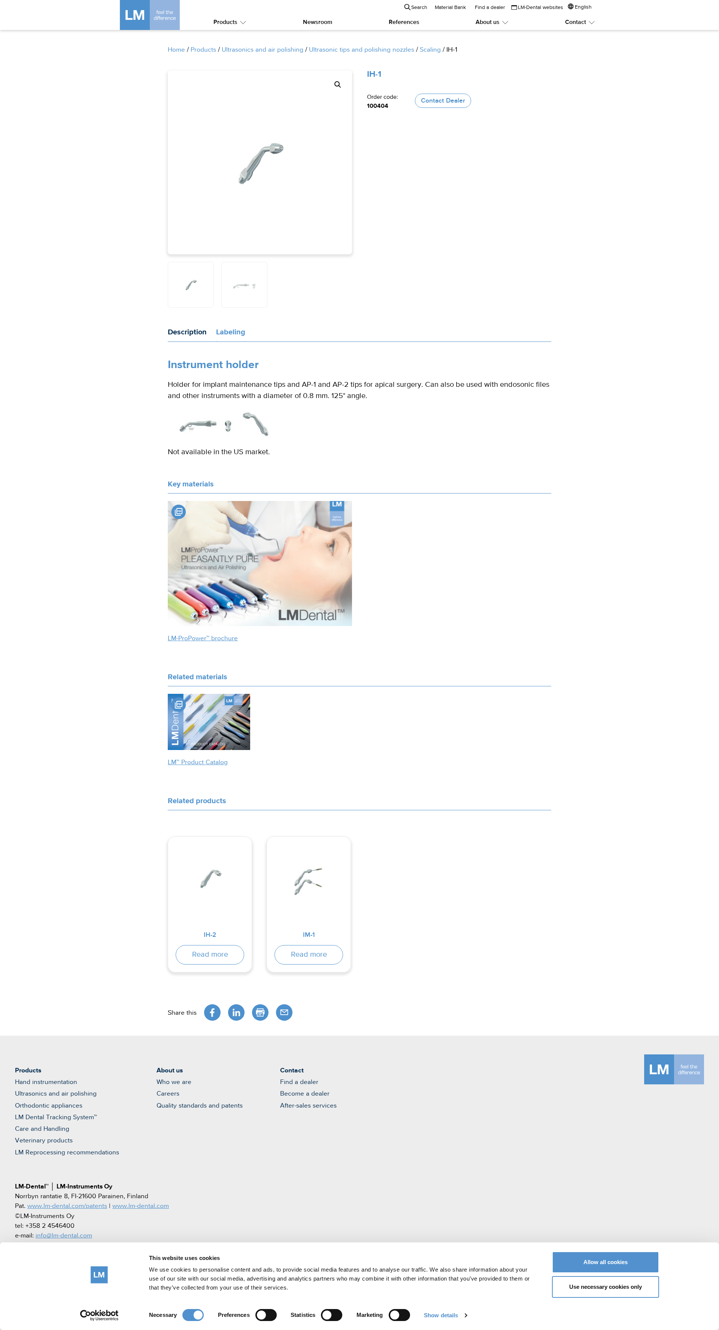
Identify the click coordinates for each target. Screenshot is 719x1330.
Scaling (430, 49)
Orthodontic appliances (48, 1105)
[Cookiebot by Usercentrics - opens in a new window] (99, 1315)
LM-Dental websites (540, 7)
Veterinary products (44, 1140)
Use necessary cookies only (605, 1287)
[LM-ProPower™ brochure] (260, 563)
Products (225, 22)
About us (488, 22)
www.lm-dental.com (140, 1206)
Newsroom (317, 22)
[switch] (266, 1315)
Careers (168, 1093)
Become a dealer (305, 1093)
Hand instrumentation (46, 1082)
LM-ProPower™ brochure (203, 638)
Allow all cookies (605, 1262)
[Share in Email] (284, 1012)
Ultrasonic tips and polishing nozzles (361, 49)
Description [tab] (187, 332)
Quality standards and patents (200, 1105)
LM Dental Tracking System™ (56, 1117)
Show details (441, 1315)
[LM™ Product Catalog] (209, 722)
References (404, 22)
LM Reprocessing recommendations (67, 1152)
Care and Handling (42, 1129)
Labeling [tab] (230, 332)
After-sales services (308, 1105)
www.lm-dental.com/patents (67, 1206)
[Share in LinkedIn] (236, 1012)
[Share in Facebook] (212, 1012)
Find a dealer (490, 7)
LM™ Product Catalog (198, 762)
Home (176, 49)
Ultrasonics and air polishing (262, 49)
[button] (338, 84)
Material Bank (450, 7)
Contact (575, 22)
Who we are (174, 1082)
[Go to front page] (161, 15)
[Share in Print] (260, 1012)
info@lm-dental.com (64, 1235)
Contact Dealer (443, 100)
